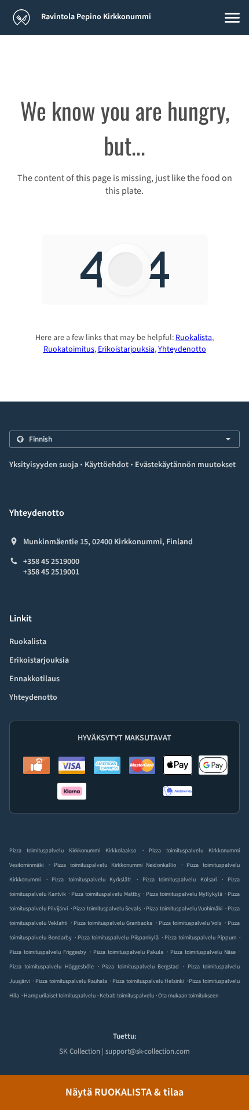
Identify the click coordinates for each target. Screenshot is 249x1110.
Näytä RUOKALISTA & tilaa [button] (124, 1092)
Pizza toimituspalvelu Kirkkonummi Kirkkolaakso (72, 851)
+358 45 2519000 (51, 561)
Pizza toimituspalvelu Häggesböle (51, 967)
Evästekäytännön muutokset (185, 465)
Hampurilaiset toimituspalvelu (60, 996)
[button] (232, 18)
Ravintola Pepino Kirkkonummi (95, 17)
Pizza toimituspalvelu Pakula (128, 952)
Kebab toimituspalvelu (127, 996)
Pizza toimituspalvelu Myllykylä (184, 894)
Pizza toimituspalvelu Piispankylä (118, 938)
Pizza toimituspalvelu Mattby (105, 894)
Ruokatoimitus (68, 349)
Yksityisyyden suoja (43, 465)
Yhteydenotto (182, 349)
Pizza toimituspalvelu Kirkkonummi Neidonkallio (115, 865)
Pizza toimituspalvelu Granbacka (113, 923)
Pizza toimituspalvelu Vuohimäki (184, 909)
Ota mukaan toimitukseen (188, 996)
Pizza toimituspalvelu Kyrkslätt (91, 880)
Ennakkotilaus (34, 679)
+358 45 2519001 (51, 572)
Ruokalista (193, 338)
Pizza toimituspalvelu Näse (203, 952)
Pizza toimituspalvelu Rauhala (71, 981)
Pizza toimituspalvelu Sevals (107, 909)
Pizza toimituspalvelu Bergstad (140, 967)
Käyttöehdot (107, 465)
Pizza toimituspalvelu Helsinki (148, 981)
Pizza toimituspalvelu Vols (190, 923)
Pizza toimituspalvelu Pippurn (200, 938)
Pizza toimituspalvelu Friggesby (47, 952)
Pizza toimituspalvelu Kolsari (179, 880)
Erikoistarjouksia (126, 349)
